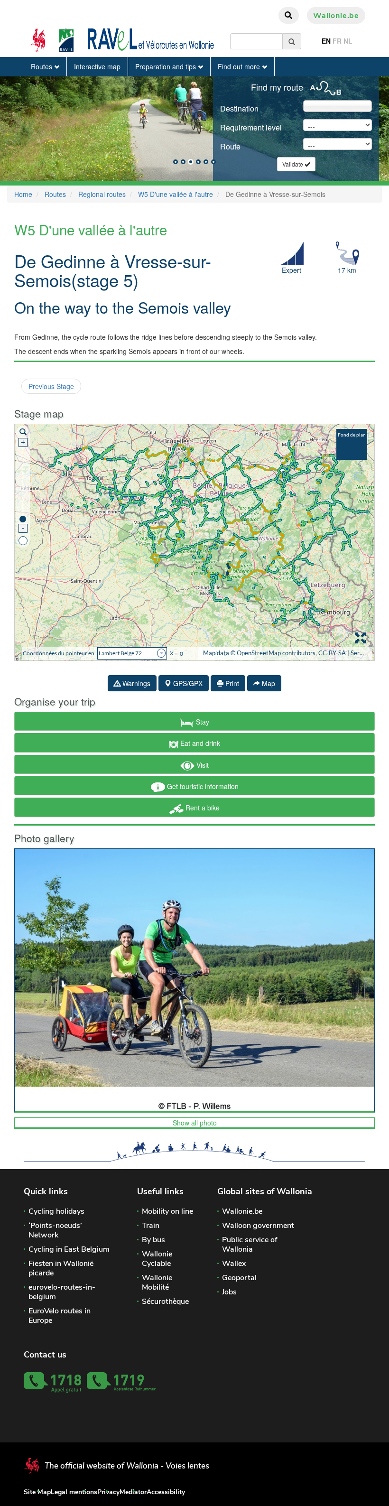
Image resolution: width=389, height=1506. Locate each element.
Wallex (234, 1263)
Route (230, 146)
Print (231, 683)
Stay (201, 721)
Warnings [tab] (135, 683)
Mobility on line (167, 1211)
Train (150, 1225)
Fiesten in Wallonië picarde (60, 1268)
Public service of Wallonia (249, 1244)
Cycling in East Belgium (69, 1249)
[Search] (292, 41)
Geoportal (239, 1278)
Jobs (229, 1292)
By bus (153, 1240)
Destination (239, 108)
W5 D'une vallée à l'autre (175, 194)
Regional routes (102, 194)
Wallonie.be (336, 15)
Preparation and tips (166, 66)
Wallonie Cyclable (157, 1258)
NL (347, 41)
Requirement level (251, 127)
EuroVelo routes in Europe (59, 1315)
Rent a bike (202, 807)
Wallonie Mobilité (157, 1282)
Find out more (240, 66)
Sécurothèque (165, 1301)
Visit (201, 765)
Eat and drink (199, 743)
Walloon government (258, 1225)
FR (337, 41)
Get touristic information (202, 786)
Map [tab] (267, 683)
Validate (293, 164)
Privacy (108, 1492)
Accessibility (166, 1492)
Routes (42, 66)
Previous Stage (51, 386)
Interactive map (97, 66)
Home (23, 194)
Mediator (133, 1492)
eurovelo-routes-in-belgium (61, 1292)
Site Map (37, 1492)
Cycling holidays (56, 1211)
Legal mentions (74, 1492)
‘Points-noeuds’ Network (55, 1230)
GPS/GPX (187, 683)
